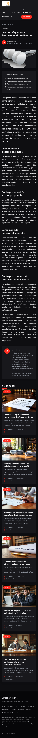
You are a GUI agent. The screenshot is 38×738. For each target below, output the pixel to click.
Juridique (22, 9)
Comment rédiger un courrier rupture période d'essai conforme (18, 415)
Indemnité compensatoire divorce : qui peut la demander (17, 562)
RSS (16, 713)
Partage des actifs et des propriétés (19, 81)
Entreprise (15, 12)
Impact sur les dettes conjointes (17, 78)
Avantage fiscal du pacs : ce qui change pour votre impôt (16, 464)
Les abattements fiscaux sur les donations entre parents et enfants (15, 662)
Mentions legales (7, 713)
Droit (30, 9)
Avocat (5, 12)
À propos (15, 17)
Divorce (5, 17)
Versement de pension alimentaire (18, 84)
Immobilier (26, 12)
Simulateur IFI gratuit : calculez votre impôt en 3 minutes (17, 611)
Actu (13, 9)
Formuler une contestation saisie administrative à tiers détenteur (18, 513)
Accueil (5, 9)
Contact (26, 17)
